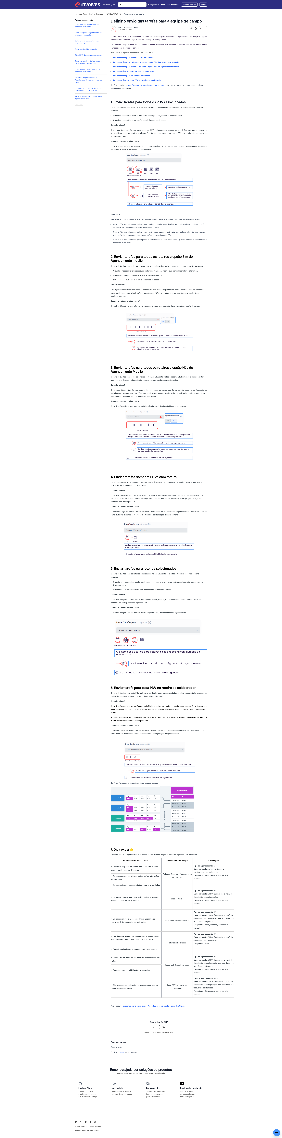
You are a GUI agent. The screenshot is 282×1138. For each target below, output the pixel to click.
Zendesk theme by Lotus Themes (87, 1131)
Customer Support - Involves (129, 27)
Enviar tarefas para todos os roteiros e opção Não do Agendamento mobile (146, 67)
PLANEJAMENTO (113, 14)
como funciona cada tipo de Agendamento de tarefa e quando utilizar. (154, 1006)
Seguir (203, 28)
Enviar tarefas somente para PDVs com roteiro (133, 71)
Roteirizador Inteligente (191, 1088)
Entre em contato (189, 5)
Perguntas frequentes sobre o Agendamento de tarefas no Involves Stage (88, 80)
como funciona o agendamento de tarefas (145, 85)
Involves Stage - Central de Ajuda (89, 14)
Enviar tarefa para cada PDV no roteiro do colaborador (137, 80)
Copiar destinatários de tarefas (86, 49)
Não (163, 1027)
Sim (154, 1027)
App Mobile (117, 1088)
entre (122, 1052)
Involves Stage (85, 1088)
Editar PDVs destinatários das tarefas (88, 55)
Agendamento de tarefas (134, 14)
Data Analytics (153, 1088)
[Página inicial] (87, 4)
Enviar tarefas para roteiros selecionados (131, 76)
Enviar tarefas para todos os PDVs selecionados (134, 58)
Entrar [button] (203, 5)
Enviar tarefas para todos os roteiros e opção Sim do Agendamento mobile (146, 62)
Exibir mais (79, 105)
